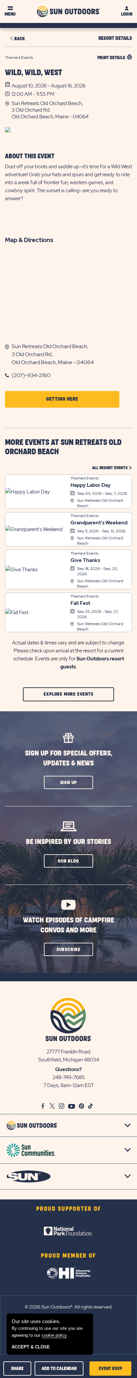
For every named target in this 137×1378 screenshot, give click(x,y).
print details (111, 58)
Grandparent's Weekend (98, 522)
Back (19, 39)
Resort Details (115, 38)
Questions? (68, 1069)
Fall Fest (80, 603)
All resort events (112, 468)
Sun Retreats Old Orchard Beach (100, 503)
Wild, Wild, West (33, 72)
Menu (10, 14)
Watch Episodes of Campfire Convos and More (68, 925)
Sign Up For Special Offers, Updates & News (68, 758)
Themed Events (84, 478)
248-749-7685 (69, 1077)
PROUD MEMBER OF (68, 1256)
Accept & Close (31, 1346)
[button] (72, 110)
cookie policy (54, 1335)
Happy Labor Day (90, 485)
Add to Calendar (59, 1368)
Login (126, 14)
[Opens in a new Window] (68, 1231)
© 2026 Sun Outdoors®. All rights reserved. (68, 1307)
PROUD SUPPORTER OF (68, 1209)
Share (17, 1368)
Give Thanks (85, 560)
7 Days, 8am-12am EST (69, 1085)
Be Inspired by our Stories (68, 841)
